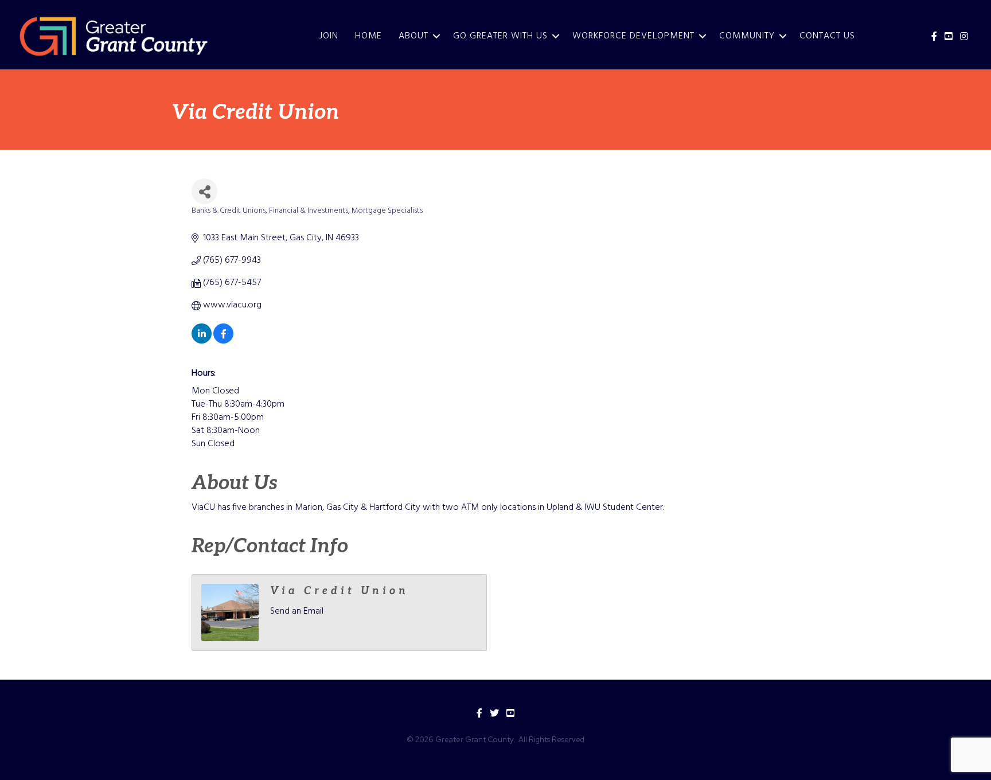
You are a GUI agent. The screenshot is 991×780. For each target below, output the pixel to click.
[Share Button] (204, 191)
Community (747, 36)
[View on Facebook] (223, 341)
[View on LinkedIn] (202, 341)
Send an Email (296, 611)
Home (368, 36)
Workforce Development (633, 36)
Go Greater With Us (500, 36)
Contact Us (827, 36)
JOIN (328, 36)
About (413, 36)
